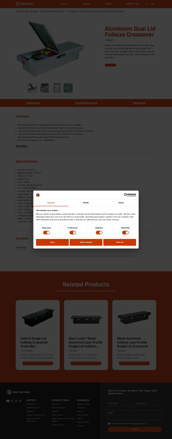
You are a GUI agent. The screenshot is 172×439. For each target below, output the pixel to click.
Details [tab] (86, 203)
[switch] (73, 232)
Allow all (119, 242)
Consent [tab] (50, 203)
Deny (52, 242)
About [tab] (121, 203)
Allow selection (86, 242)
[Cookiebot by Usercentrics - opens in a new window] (126, 195)
